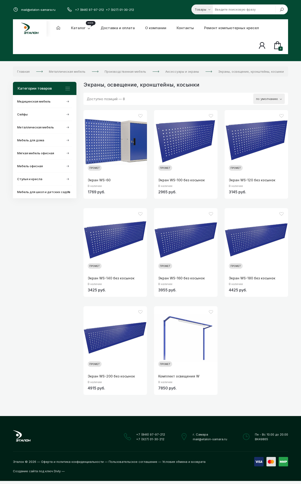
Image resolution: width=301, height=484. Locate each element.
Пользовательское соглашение (133, 462)
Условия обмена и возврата (184, 462)
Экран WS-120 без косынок (252, 180)
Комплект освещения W (178, 376)
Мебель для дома (30, 140)
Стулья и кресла (29, 179)
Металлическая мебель (35, 127)
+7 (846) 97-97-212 (89, 10)
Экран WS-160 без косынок (181, 278)
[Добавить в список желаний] (140, 116)
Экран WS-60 (99, 180)
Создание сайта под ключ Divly (37, 471)
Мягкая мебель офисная (35, 153)
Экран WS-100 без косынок (181, 180)
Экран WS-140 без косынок (111, 278)
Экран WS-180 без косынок (252, 278)
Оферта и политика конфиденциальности (72, 462)
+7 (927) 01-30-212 (120, 10)
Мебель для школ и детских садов (43, 192)
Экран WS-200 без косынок (111, 376)
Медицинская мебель (34, 101)
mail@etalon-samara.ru (38, 10)
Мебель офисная (30, 166)
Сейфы (22, 114)
